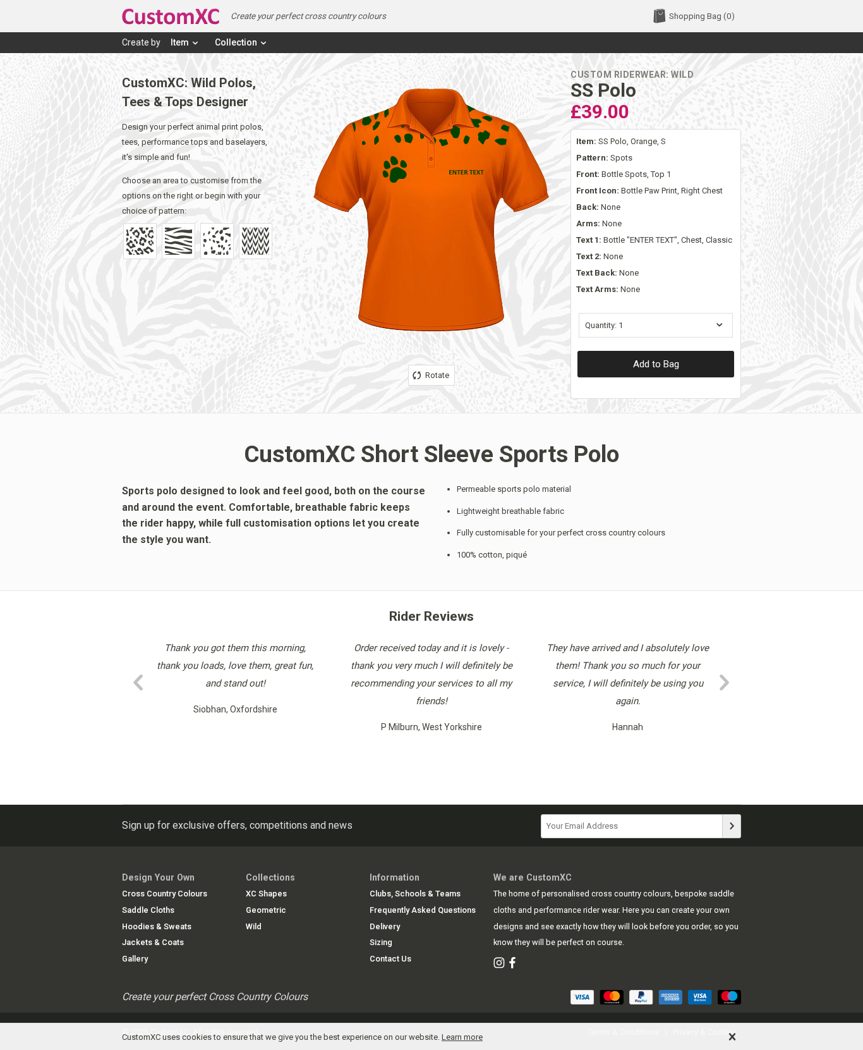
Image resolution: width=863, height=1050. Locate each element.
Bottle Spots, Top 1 (623, 174)
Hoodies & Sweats (156, 926)
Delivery (385, 926)
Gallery (135, 958)
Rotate (436, 375)
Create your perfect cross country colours (308, 16)
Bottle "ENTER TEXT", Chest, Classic (654, 240)
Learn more (462, 1037)
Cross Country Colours (164, 893)
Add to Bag (656, 364)
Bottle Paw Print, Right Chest (649, 190)
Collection (236, 42)
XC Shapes (266, 893)
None (598, 207)
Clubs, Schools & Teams (415, 893)
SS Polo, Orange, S (621, 141)
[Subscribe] (731, 826)
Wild (254, 926)
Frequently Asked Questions (423, 910)
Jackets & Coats (153, 942)
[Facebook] (512, 963)
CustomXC (170, 16)
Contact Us (390, 958)
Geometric (266, 910)
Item (180, 42)
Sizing (381, 942)
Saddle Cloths (148, 910)
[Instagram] (499, 963)
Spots (604, 157)
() (702, 16)
